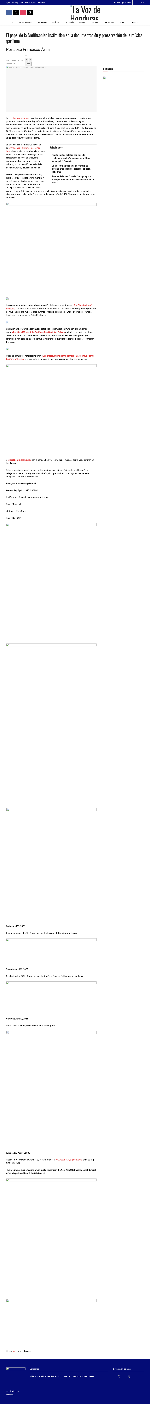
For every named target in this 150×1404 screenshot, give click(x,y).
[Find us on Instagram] (23, 12)
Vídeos (33, 1376)
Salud (122, 22)
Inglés (8, 2)
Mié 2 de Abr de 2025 (14, 60)
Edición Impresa (30, 2)
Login (142, 2)
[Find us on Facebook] (9, 12)
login (15, 1351)
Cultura (94, 22)
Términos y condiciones (83, 1376)
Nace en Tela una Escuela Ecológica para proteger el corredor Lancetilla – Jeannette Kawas (73, 179)
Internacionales (25, 22)
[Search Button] (143, 12)
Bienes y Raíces (17, 2)
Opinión (82, 22)
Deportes (135, 22)
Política (55, 22)
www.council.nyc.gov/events (69, 1160)
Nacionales (42, 22)
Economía (70, 22)
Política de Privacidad (49, 1376)
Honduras (41, 2)
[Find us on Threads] (30, 12)
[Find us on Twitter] (16, 12)
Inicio (11, 22)
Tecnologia (109, 22)
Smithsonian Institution (19, 118)
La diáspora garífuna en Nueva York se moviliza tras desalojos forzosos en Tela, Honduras (71, 168)
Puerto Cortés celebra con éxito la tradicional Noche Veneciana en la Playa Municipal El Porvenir (71, 158)
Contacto (66, 1376)
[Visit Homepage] (87, 12)
